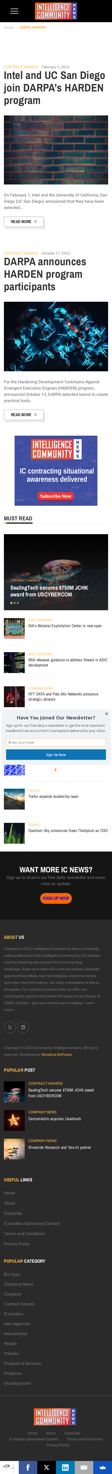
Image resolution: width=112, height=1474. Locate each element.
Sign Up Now (56, 754)
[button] (56, 717)
